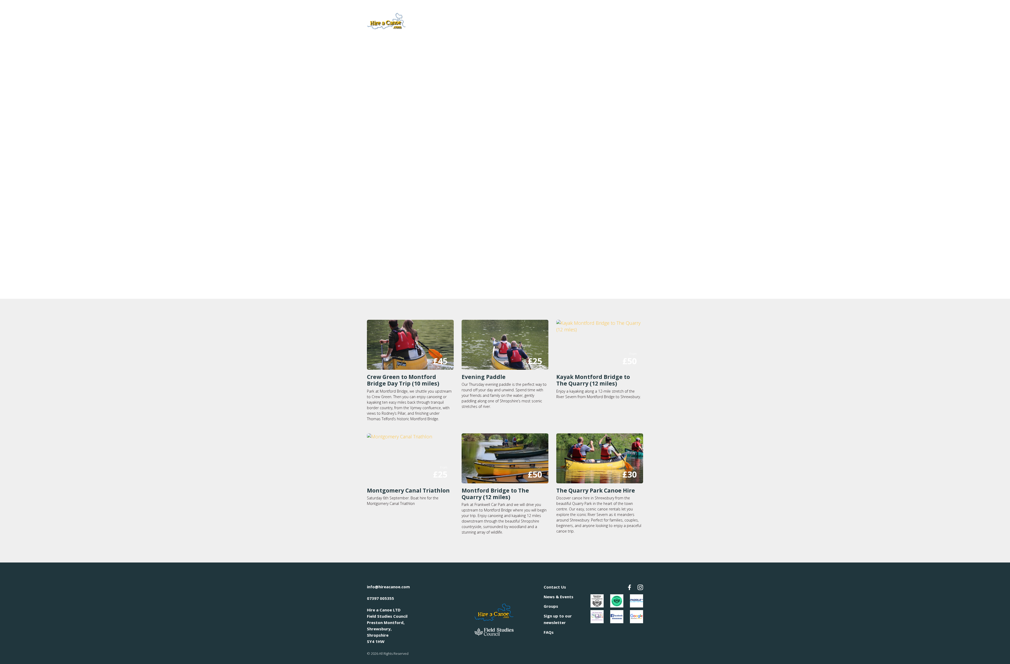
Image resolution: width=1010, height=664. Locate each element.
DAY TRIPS (532, 20)
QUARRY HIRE (496, 20)
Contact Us (555, 587)
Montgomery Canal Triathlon (408, 490)
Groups (551, 606)
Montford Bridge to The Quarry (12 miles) (495, 494)
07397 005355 (380, 598)
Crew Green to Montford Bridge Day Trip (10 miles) (403, 380)
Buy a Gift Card (623, 20)
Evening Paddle (484, 377)
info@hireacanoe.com (388, 586)
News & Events (558, 596)
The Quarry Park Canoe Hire (595, 490)
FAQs (549, 632)
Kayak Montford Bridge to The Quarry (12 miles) (593, 380)
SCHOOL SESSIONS (573, 20)
